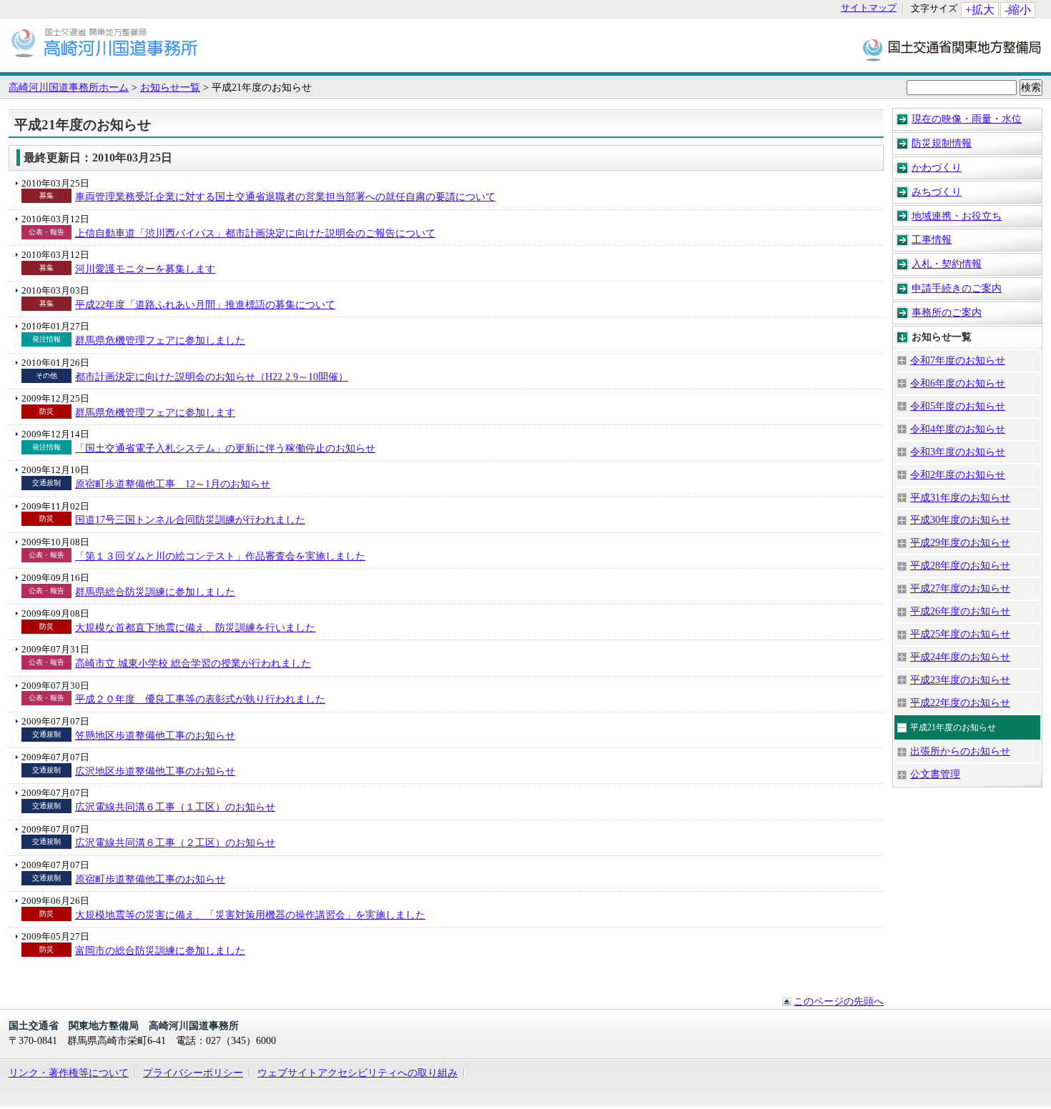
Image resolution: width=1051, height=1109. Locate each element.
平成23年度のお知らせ (960, 679)
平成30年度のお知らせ (960, 519)
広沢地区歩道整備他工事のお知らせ (155, 771)
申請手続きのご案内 (957, 288)
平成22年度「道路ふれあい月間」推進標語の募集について (205, 304)
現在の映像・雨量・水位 (967, 118)
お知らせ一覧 (170, 87)
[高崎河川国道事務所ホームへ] (104, 65)
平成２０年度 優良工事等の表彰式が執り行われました (200, 699)
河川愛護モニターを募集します (145, 268)
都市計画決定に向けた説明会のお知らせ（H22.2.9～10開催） (211, 376)
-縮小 (1018, 10)
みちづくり (937, 191)
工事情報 (932, 239)
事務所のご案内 (947, 312)
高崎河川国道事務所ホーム (69, 87)
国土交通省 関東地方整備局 (953, 48)
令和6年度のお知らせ (957, 383)
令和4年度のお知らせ (957, 428)
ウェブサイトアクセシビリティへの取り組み (357, 1072)
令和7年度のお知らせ (957, 360)
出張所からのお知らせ (960, 751)
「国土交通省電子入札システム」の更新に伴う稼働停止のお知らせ (225, 448)
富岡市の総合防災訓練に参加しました (160, 950)
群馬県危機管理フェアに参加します (155, 412)
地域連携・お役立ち (957, 216)
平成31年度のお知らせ (960, 497)
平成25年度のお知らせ (960, 634)
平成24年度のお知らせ (960, 656)
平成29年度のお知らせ (960, 542)
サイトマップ (869, 8)
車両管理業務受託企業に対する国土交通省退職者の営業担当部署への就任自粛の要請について (285, 196)
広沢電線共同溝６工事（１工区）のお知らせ (175, 806)
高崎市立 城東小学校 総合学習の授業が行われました (193, 663)
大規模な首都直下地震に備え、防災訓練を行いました (195, 627)
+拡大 (980, 10)
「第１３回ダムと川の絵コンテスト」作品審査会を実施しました (220, 556)
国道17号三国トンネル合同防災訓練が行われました (190, 519)
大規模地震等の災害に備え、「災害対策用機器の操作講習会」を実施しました (250, 914)
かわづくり (937, 167)
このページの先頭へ (839, 1001)
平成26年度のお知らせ (960, 611)
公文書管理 (935, 774)
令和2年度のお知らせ (957, 474)
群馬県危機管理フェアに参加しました (160, 340)
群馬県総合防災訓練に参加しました (155, 591)
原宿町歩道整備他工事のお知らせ (150, 879)
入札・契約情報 (947, 263)
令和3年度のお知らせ (957, 451)
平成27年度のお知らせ (960, 588)
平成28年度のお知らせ (960, 565)
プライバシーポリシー (193, 1072)
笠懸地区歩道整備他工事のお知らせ (155, 735)
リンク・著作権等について (69, 1072)
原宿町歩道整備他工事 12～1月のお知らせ (172, 483)
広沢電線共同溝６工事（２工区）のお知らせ (175, 842)
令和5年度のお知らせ (957, 406)
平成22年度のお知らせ (960, 702)
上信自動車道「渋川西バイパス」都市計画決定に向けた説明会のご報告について (255, 233)
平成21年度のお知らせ (953, 727)
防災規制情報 (942, 143)
